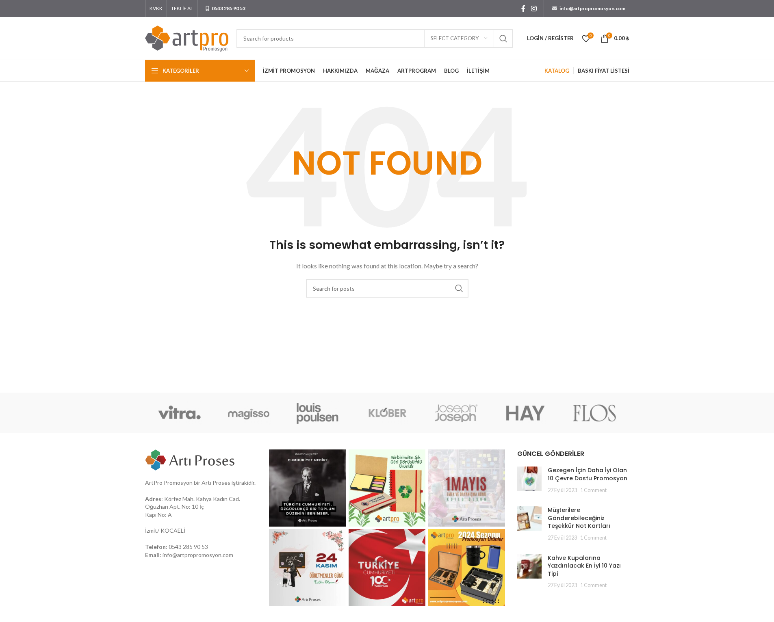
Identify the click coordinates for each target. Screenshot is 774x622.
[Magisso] (248, 413)
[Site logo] (186, 37)
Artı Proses (216, 482)
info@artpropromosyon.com (198, 554)
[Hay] (525, 413)
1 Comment (593, 490)
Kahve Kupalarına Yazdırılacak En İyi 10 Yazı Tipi (584, 566)
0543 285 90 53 (188, 546)
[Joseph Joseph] (456, 413)
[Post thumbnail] (529, 480)
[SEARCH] (503, 38)
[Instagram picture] (307, 488)
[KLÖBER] (386, 413)
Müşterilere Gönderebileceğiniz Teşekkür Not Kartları (579, 518)
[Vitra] (179, 413)
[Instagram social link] (533, 8)
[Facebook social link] (523, 8)
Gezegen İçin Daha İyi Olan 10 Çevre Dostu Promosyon (587, 474)
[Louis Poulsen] (317, 413)
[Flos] (594, 413)
